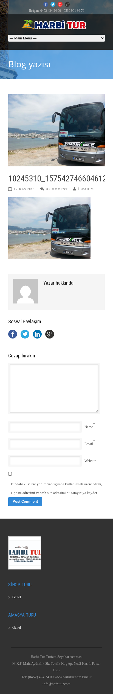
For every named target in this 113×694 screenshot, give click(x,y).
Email (88, 444)
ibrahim (86, 189)
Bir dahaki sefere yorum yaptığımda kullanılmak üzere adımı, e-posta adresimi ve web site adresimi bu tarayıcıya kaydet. (56, 488)
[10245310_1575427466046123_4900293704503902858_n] (56, 130)
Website (90, 461)
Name (88, 427)
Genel (16, 597)
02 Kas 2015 (24, 189)
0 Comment (56, 189)
